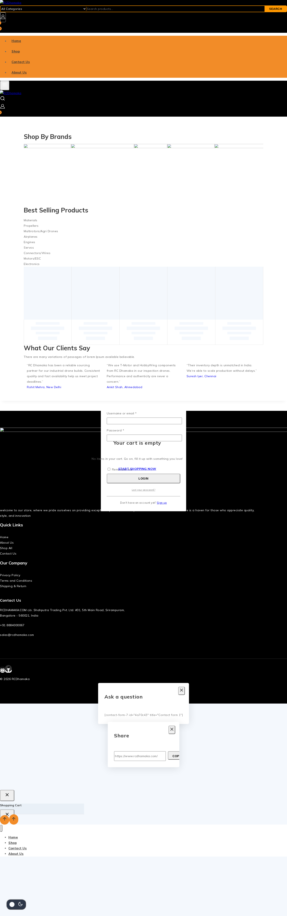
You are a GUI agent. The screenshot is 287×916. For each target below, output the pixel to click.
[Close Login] (7, 795)
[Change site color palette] (16, 904)
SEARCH (275, 9)
